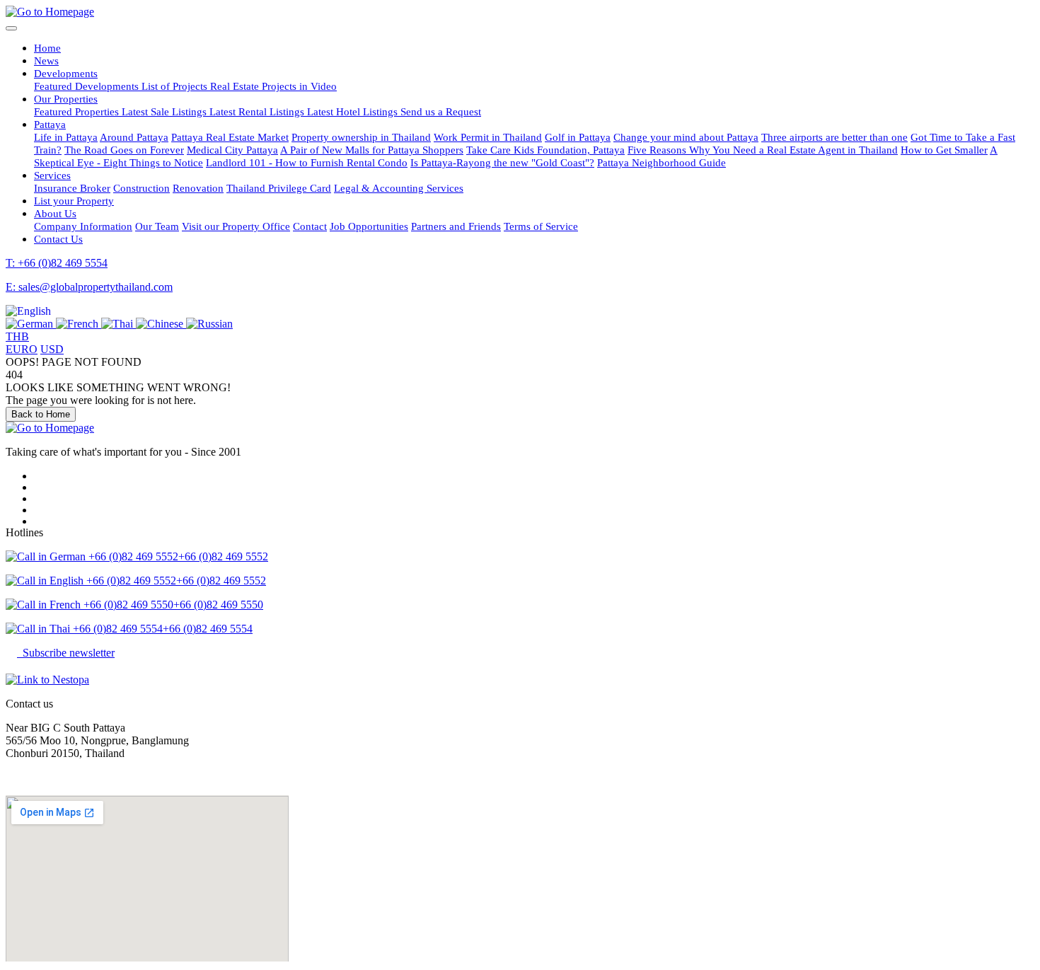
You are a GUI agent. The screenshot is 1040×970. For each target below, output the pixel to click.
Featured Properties (78, 111)
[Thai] (118, 324)
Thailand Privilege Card (278, 188)
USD (52, 349)
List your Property (74, 201)
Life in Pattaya (66, 137)
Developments (66, 73)
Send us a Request (440, 111)
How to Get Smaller (944, 150)
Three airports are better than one (834, 137)
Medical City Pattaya (232, 150)
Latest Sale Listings (165, 111)
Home (47, 48)
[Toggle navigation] (11, 28)
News (46, 60)
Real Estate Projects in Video (273, 86)
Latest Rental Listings (258, 111)
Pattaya (50, 124)
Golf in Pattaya (578, 137)
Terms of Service (541, 226)
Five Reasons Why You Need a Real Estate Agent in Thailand (763, 150)
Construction (141, 188)
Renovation (198, 188)
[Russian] (209, 324)
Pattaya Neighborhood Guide (661, 162)
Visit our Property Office (236, 226)
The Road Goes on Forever (124, 150)
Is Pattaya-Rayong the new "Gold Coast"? (502, 162)
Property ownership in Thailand (361, 137)
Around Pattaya (134, 137)
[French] (78, 324)
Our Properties (66, 99)
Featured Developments (87, 86)
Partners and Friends (456, 226)
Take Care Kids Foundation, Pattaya (545, 150)
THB (17, 336)
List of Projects (175, 86)
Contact (310, 226)
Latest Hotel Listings (353, 111)
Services (52, 175)
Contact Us (58, 239)
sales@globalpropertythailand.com (83, 777)
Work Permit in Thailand (488, 137)
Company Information (83, 226)
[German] (31, 324)
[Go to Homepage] (50, 12)
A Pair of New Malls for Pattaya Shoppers (371, 150)
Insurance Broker (72, 188)
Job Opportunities (369, 226)
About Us (55, 213)
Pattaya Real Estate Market (230, 137)
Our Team (157, 226)
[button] (28, 311)
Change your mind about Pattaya (685, 137)
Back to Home (40, 414)
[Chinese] (161, 324)
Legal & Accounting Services (398, 188)
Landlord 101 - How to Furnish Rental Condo (307, 162)
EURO (21, 349)
